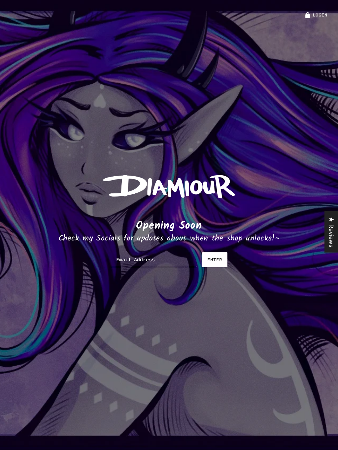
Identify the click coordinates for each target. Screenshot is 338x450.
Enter (214, 260)
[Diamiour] (169, 186)
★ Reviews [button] (331, 231)
